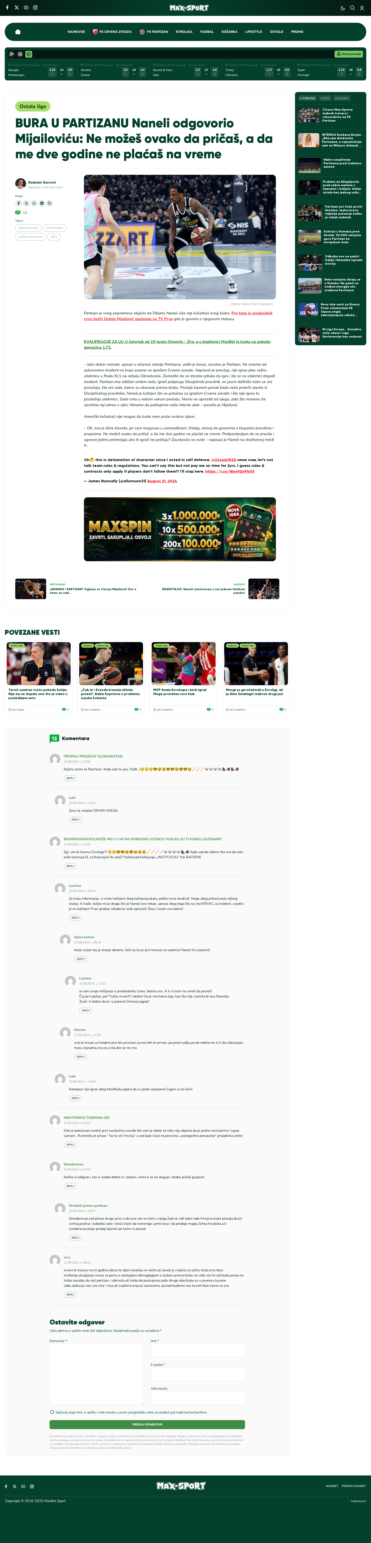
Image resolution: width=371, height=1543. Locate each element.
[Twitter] (16, 7)
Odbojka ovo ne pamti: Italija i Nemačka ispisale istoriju (344, 260)
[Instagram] (35, 7)
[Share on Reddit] (41, 203)
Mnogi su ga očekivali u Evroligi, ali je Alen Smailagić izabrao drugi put (254, 692)
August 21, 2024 (162, 481)
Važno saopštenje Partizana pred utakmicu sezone (343, 163)
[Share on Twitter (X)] (26, 203)
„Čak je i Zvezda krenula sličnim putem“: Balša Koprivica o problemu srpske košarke (110, 694)
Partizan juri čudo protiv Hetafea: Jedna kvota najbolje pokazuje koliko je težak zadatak (343, 212)
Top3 (54, 237)
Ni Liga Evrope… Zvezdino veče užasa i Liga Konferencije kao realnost (342, 332)
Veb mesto (159, 1388)
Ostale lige (33, 106)
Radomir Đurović (42, 182)
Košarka (87, 645)
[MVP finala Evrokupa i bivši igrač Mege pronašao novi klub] (184, 663)
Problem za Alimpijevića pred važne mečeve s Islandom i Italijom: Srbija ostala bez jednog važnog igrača (343, 189)
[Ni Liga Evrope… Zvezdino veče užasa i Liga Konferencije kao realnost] (309, 335)
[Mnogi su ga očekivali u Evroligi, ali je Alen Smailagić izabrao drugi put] (256, 663)
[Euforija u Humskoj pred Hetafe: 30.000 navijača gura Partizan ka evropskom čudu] (309, 237)
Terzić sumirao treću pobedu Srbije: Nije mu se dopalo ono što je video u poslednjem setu (37, 694)
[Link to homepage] (189, 8)
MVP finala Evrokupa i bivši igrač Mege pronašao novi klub (180, 692)
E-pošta (158, 1364)
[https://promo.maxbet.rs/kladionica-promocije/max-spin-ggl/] (180, 529)
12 (25, 212)
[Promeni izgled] (342, 8)
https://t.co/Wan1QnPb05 (229, 471)
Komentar (58, 1341)
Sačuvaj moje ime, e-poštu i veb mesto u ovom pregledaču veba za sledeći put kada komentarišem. (132, 1412)
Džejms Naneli (28, 228)
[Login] (362, 8)
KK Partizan (54, 228)
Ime (155, 1341)
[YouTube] (26, 7)
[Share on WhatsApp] (34, 203)
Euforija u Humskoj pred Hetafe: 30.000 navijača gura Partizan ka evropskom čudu (342, 237)
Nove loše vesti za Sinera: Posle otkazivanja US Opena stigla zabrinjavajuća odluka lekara (340, 312)
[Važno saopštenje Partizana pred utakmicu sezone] (309, 165)
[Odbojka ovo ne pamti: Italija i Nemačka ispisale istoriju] (310, 263)
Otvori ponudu (351, 54)
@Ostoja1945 (223, 459)
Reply (70, 778)
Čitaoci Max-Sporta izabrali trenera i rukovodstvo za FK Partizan (337, 115)
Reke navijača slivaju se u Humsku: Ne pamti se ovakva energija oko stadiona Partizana (342, 285)
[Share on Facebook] (18, 203)
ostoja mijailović (31, 237)
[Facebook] (7, 7)
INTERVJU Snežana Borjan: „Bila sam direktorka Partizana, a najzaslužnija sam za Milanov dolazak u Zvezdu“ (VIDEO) (342, 142)
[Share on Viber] (49, 203)
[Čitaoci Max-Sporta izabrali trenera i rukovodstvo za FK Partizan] (309, 115)
